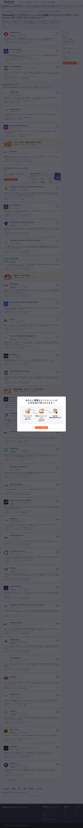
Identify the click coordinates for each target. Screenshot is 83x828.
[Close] (64, 398)
